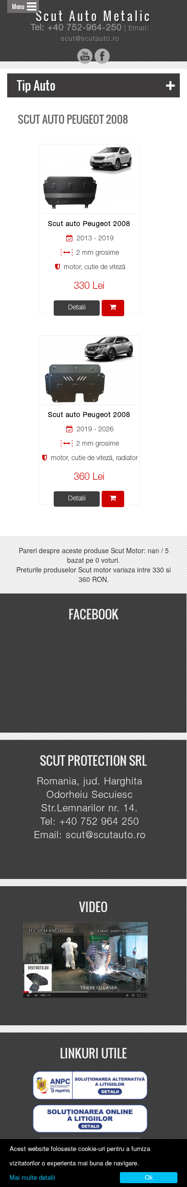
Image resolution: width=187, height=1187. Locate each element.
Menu (18, 6)
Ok (149, 1177)
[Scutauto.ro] (90, 960)
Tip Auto (36, 85)
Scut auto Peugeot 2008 (89, 224)
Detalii (77, 308)
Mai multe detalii (32, 1177)
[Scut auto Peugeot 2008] (89, 178)
